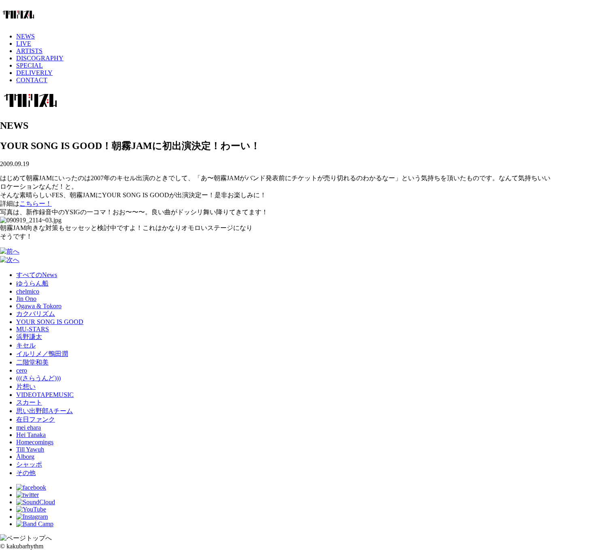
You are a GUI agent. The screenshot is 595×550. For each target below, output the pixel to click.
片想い (26, 386)
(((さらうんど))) (38, 378)
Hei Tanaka (31, 434)
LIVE (23, 43)
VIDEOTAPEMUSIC (45, 394)
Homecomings (34, 442)
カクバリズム (35, 313)
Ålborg (25, 456)
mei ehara (28, 427)
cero (21, 370)
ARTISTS (29, 50)
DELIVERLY (34, 72)
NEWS (25, 36)
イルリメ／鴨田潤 (42, 353)
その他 (26, 472)
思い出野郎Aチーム (44, 410)
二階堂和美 (32, 362)
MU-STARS (32, 329)
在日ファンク (35, 419)
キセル (26, 345)
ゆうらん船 (32, 283)
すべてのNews (36, 274)
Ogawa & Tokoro (39, 306)
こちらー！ (35, 203)
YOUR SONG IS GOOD (49, 321)
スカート (29, 402)
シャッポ (29, 464)
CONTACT (31, 80)
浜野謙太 (29, 336)
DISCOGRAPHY (40, 58)
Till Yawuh (30, 449)
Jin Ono (26, 298)
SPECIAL (29, 65)
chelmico (27, 291)
